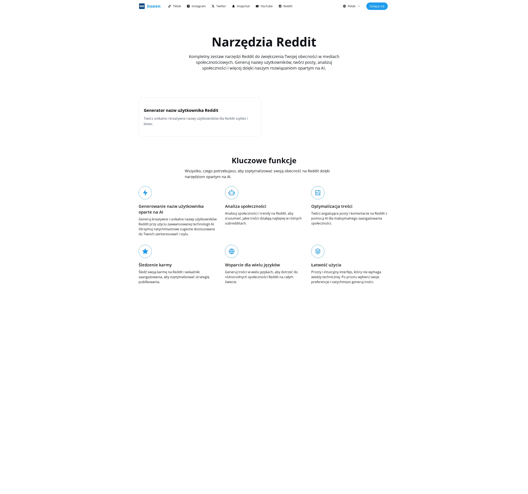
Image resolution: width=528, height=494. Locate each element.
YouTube (266, 6)
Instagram (199, 6)
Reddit (287, 6)
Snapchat (243, 6)
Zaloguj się (377, 6)
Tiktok (177, 6)
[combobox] (351, 6)
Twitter (221, 6)
